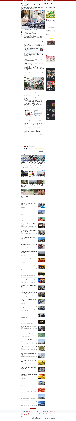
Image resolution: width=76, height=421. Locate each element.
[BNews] (25, 411)
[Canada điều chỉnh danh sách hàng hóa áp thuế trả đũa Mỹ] (41, 246)
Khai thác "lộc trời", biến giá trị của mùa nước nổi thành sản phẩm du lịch (29, 347)
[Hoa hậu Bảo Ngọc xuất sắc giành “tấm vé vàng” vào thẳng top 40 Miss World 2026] (53, 104)
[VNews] (54, 411)
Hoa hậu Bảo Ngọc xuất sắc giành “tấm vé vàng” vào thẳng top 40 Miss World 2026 (49, 104)
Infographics (49, 55)
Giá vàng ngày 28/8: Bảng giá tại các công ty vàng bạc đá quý (29, 388)
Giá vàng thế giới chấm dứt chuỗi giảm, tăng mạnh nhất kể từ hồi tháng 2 (50, 20)
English (44, 0)
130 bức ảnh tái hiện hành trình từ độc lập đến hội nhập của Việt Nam (50, 88)
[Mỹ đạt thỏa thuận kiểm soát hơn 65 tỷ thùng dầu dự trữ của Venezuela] (41, 253)
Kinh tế (21, 2)
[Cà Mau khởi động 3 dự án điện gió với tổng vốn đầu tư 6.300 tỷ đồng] (41, 341)
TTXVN (46, 413)
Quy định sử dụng (37, 413)
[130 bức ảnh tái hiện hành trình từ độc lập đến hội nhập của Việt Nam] (51, 84)
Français (46, 0)
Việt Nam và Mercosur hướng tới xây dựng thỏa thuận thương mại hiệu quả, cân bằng (28, 272)
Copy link (21, 36)
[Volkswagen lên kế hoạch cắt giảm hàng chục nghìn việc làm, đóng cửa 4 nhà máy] (41, 383)
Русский (51, 0)
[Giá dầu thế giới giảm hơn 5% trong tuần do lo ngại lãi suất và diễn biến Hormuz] (41, 267)
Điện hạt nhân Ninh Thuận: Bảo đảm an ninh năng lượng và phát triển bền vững (50, 64)
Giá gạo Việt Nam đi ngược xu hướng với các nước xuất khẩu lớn (50, 24)
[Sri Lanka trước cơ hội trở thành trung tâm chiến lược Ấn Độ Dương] (41, 301)
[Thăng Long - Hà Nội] (52, 0)
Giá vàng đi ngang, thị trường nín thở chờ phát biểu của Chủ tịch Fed (29, 320)
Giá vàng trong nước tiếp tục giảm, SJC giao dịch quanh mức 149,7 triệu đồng (29, 375)
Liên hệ (54, 413)
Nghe (48, 118)
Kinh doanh (24, 2)
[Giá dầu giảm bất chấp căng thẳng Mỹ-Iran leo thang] (41, 328)
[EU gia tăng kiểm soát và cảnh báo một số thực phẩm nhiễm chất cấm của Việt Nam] (41, 219)
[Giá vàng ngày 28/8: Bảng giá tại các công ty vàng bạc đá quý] (41, 390)
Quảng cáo (51, 413)
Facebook (21, 31)
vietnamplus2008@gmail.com (36, 417)
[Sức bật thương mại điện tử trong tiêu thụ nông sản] (53, 110)
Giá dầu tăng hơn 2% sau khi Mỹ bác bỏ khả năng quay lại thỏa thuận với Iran (29, 395)
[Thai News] (31, 411)
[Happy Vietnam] (35, 411)
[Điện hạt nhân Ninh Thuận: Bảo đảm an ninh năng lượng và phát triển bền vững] (50, 59)
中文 (49, 0)
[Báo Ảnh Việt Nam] (52, 411)
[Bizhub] (27, 411)
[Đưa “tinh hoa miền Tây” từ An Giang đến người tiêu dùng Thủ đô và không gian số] (41, 362)
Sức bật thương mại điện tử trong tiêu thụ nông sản (49, 110)
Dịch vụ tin (48, 413)
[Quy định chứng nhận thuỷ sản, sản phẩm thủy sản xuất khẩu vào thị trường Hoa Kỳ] (41, 294)
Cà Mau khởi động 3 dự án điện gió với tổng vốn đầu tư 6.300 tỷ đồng (28, 340)
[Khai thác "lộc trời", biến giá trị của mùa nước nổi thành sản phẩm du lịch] (41, 348)
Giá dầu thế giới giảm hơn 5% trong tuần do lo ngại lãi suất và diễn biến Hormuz (28, 266)
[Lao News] (30, 411)
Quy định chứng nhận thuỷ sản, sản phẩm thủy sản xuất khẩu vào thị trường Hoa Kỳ (29, 293)
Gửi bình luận (41, 151)
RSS (39, 413)
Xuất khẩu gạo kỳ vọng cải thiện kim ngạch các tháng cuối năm (28, 354)
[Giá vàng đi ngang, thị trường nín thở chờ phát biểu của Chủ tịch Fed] (41, 322)
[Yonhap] (39, 411)
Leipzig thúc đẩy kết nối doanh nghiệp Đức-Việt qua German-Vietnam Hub (28, 224)
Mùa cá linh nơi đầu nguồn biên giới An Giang (29, 333)
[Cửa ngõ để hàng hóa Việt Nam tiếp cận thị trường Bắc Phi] (41, 287)
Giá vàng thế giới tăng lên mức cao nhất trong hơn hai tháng (50, 31)
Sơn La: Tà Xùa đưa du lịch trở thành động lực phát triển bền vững (29, 402)
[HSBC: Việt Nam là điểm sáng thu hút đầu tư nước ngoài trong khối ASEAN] (41, 49)
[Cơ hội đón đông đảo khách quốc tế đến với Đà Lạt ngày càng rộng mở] (41, 308)
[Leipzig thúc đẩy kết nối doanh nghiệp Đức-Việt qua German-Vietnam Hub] (41, 225)
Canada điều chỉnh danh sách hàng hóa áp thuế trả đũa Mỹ (29, 245)
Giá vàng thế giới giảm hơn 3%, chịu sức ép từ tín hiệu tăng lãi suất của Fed (28, 259)
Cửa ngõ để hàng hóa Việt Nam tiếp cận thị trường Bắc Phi (28, 286)
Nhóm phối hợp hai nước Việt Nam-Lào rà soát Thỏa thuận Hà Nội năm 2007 (28, 231)
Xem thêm (33, 408)
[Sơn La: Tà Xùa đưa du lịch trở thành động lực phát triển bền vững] (41, 403)
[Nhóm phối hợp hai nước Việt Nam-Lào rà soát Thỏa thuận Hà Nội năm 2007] (41, 232)
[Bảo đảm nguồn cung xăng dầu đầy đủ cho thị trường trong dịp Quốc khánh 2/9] (41, 315)
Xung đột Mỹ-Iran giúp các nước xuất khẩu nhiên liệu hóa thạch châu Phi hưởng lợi (28, 211)
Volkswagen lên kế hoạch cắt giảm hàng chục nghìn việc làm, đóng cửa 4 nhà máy (29, 382)
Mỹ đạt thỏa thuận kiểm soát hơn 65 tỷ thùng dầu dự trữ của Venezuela (29, 252)
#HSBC (25, 146)
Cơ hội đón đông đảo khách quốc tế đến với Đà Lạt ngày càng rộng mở (29, 307)
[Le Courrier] (48, 411)
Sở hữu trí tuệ (33, 413)
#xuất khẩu (33, 146)
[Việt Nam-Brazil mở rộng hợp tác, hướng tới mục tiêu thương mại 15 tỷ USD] (41, 205)
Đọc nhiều (48, 19)
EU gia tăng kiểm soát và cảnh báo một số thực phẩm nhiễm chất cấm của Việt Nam (28, 218)
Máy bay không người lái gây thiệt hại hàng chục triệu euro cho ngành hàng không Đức (49, 116)
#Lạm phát (30, 146)
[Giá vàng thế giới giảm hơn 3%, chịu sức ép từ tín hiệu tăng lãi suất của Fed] (41, 260)
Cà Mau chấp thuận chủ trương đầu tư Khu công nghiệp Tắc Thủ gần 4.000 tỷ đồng (29, 238)
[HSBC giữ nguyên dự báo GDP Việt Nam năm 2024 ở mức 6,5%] (25, 158)
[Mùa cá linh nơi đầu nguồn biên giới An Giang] (41, 335)
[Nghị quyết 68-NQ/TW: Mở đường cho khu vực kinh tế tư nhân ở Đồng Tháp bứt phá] (41, 369)
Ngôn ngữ (44, 413)
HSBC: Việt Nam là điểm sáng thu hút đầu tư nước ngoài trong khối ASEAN (32, 49)
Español (48, 0)
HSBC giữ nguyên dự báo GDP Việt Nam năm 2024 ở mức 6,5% (24, 162)
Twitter (21, 33)
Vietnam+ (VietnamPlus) (25, 0)
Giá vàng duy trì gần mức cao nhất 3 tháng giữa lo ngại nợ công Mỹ (50, 27)
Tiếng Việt (42, 0)
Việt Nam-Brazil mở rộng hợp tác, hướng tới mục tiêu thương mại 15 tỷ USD (28, 204)
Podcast (49, 101)
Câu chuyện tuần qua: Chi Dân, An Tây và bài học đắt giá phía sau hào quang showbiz (50, 78)
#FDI (27, 146)
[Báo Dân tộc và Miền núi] (21, 411)
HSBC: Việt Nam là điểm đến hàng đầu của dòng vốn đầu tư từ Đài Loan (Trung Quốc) (41, 162)
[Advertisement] (34, 140)
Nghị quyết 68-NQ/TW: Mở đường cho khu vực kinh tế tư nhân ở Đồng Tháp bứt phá (29, 368)
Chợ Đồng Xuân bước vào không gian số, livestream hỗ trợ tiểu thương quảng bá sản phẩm (28, 279)
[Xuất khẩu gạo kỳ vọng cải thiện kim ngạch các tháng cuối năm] (41, 355)
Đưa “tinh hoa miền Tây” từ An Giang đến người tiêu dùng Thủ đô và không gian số (28, 361)
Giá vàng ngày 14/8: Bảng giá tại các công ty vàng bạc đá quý (50, 34)
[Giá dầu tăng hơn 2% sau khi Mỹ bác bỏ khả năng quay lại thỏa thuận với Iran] (41, 396)
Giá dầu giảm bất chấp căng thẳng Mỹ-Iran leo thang (28, 326)
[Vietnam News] (43, 411)
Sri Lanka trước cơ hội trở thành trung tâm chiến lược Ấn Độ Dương (29, 300)
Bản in (21, 34)
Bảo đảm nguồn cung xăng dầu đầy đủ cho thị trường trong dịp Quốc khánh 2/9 (28, 314)
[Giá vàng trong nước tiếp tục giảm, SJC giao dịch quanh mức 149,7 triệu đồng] (41, 376)
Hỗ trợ (41, 413)
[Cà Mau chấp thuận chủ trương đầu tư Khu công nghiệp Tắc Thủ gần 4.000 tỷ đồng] (41, 239)
